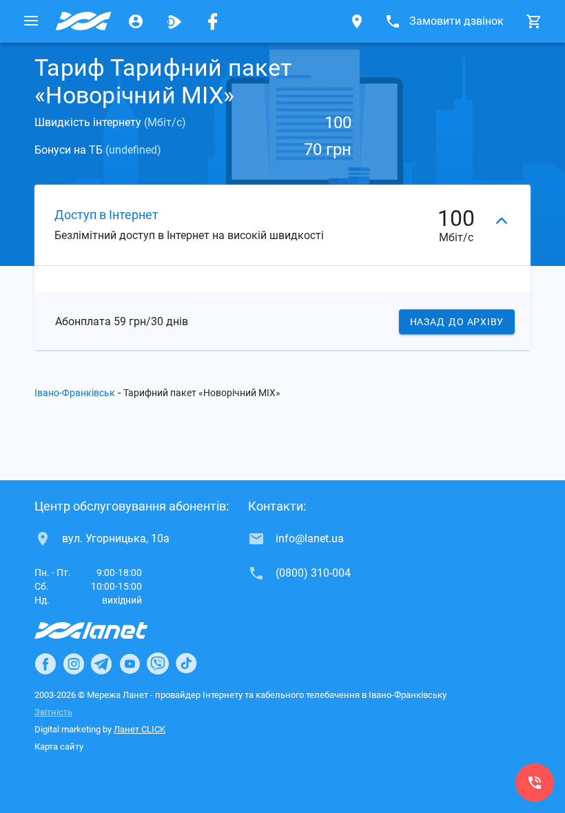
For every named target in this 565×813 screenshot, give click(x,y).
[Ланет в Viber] (158, 663)
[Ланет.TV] (174, 21)
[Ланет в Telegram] (101, 663)
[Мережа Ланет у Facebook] (213, 21)
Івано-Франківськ (74, 392)
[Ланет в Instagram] (74, 663)
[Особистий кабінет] (135, 21)
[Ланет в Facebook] (45, 663)
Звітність (53, 712)
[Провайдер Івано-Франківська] (83, 21)
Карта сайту (58, 746)
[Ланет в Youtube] (130, 663)
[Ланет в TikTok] (186, 663)
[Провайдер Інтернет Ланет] (107, 630)
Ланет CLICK (139, 729)
